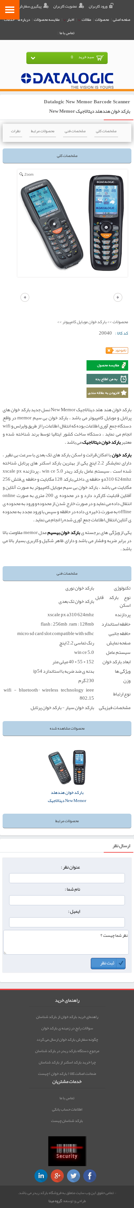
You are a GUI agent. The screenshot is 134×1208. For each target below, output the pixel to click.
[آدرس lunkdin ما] (40, 1175)
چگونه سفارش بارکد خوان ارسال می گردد (67, 1039)
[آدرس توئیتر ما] (73, 1175)
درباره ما (24, 19)
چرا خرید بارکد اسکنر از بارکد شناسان (67, 1062)
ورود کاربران (98, 6)
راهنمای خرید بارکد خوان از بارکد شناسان (67, 1017)
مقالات (86, 19)
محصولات (102, 19)
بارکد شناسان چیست (67, 1121)
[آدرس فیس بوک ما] (89, 1175)
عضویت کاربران (65, 6)
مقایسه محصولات (47, 19)
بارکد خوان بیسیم (63, 532)
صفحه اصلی (121, 19)
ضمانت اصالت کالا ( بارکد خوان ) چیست (67, 1073)
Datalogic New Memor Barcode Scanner (87, 101)
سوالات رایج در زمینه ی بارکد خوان (67, 1028)
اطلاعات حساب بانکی (67, 1109)
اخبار (70, 19)
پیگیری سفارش (30, 6)
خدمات (9, 19)
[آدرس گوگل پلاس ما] (57, 1175)
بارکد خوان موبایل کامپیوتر (84, 321)
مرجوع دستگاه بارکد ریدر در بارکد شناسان (67, 1051)
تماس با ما (67, 33)
